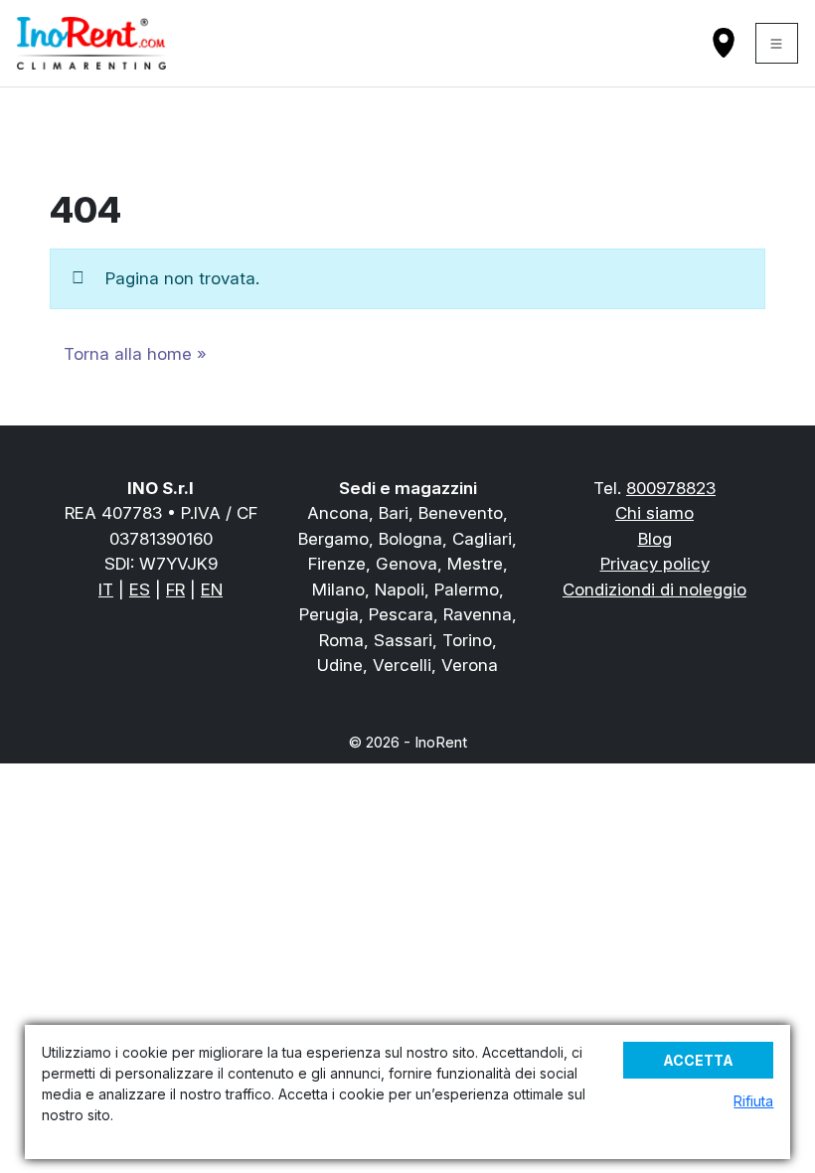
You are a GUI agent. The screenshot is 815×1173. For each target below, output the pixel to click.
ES (139, 589)
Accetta (698, 1060)
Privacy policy (655, 564)
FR (175, 589)
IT (105, 589)
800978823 (671, 488)
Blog (655, 539)
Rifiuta (753, 1100)
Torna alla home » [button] (135, 354)
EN (212, 589)
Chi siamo (654, 513)
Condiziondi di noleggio (654, 589)
